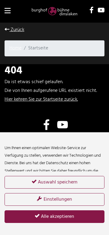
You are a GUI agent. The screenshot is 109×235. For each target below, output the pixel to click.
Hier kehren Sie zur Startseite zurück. (41, 99)
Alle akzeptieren (57, 217)
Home (15, 48)
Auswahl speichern (57, 182)
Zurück (16, 30)
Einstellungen (57, 199)
